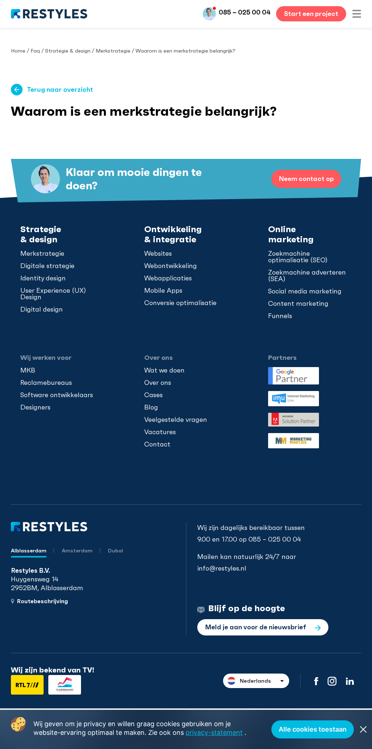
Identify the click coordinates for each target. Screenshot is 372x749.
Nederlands (255, 680)
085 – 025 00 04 (245, 12)
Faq (35, 51)
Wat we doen (164, 370)
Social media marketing (304, 291)
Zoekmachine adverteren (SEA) (307, 275)
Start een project (311, 13)
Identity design (43, 278)
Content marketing (298, 303)
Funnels (280, 316)
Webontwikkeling (170, 266)
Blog (151, 407)
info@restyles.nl (221, 568)
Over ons (157, 382)
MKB (27, 370)
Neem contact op (306, 178)
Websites (158, 253)
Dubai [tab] (115, 550)
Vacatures (160, 432)
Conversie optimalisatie (180, 303)
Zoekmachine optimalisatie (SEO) (298, 256)
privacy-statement (214, 732)
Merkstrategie (113, 51)
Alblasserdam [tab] (28, 550)
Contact (157, 444)
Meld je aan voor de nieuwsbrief (256, 627)
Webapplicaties (168, 278)
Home (18, 51)
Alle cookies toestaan (313, 729)
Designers (35, 407)
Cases (153, 395)
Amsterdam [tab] (78, 550)
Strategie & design (67, 51)
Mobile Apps (163, 290)
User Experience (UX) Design (53, 293)
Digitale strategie (47, 266)
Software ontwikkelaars (56, 395)
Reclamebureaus (46, 382)
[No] (363, 729)
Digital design (41, 309)
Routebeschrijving (42, 601)
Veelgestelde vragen (175, 419)
